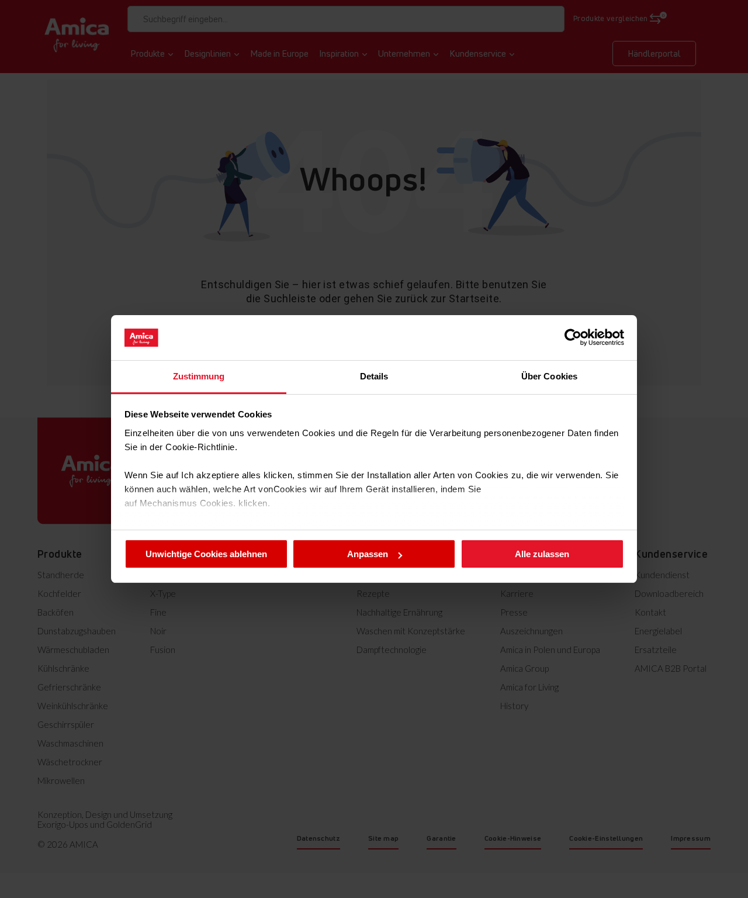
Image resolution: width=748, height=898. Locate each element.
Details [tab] (374, 376)
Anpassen (367, 554)
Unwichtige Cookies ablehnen (206, 554)
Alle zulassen (542, 554)
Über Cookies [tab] (549, 376)
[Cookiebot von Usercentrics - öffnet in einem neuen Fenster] (573, 337)
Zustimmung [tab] (199, 376)
